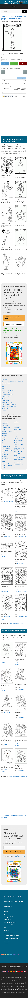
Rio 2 (15, 442)
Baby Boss (5, 425)
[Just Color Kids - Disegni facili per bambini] (16, 971)
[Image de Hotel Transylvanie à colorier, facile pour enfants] (7, 269)
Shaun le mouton (18, 444)
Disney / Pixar (5, 392)
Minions (16, 435)
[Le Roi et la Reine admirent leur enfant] (7, 655)
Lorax (15, 424)
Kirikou (4, 444)
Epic (3, 442)
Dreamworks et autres (7, 394)
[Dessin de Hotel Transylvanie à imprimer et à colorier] (21, 245)
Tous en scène (17, 462)
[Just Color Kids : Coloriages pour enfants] (13, 2)
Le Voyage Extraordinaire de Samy (6, 459)
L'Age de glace (6, 448)
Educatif (4, 387)
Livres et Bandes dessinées (9, 406)
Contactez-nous (10, 966)
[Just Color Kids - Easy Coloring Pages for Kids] (4, 971)
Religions (4, 410)
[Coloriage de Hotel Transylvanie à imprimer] (7, 197)
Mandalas (4, 379)
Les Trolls (16, 422)
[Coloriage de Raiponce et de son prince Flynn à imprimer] (7, 737)
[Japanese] (25, 971)
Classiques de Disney (7, 390)
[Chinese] (22, 971)
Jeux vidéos (5, 408)
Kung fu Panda (6, 446)
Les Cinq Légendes (7, 465)
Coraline (4, 433)
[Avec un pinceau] (7, 708)
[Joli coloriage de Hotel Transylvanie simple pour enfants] (21, 221)
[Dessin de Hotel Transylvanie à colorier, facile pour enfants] (7, 245)
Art (3, 388)
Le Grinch (4, 456)
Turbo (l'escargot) (18, 464)
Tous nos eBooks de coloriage (14, 324)
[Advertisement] (14, 117)
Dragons (4, 435)
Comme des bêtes (6, 431)
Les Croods (5, 467)
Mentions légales (17, 966)
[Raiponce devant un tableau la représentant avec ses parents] (21, 763)
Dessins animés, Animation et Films (14, 16)
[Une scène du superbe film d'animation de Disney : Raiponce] (21, 736)
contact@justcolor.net (14, 991)
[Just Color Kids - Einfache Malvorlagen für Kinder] (19, 971)
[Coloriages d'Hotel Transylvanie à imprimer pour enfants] (2, 815)
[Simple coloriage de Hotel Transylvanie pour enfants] (21, 269)
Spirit (15, 455)
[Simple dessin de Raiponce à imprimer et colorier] (21, 710)
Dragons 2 (5, 437)
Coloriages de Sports (8, 501)
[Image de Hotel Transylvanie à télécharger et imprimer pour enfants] (21, 197)
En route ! (4, 441)
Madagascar (17, 433)
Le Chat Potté (5, 454)
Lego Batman (5, 463)
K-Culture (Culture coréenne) (9, 404)
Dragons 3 (5, 439)
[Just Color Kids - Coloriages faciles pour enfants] (8, 971)
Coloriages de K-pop (22, 616)
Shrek (15, 446)
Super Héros (5, 400)
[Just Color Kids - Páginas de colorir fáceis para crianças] (14, 971)
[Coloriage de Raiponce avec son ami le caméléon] (7, 764)
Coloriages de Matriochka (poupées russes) (6, 618)
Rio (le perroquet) (18, 440)
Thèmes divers (6, 383)
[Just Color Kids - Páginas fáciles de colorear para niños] (11, 971)
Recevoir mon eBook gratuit (14, 852)
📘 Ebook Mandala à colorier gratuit (10, 954)
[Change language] (26, 2)
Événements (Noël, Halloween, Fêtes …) (12, 381)
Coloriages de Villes (21, 536)
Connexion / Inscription (23, 2)
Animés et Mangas (7, 402)
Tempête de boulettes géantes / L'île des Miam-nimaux (19, 459)
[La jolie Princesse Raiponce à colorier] (7, 683)
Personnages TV (6, 396)
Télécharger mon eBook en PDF (13, 318)
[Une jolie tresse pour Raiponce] (21, 657)
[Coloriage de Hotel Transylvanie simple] (21, 173)
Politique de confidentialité (19, 856)
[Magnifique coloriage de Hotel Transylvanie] (7, 221)
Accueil (3, 16)
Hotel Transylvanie (21, 78)
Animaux (4, 385)
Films (3, 398)
